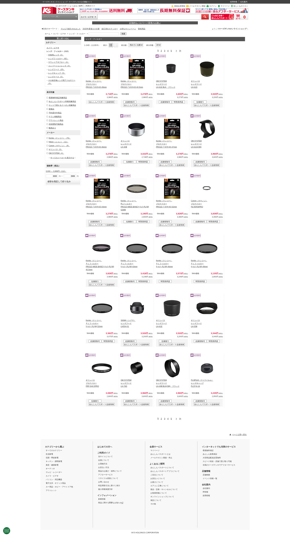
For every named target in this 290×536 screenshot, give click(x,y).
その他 (153, 504)
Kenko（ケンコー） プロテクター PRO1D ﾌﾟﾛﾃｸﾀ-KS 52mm (166, 204)
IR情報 (205, 492)
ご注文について (156, 475)
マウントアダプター (58, 62)
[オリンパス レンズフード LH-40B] (136, 128)
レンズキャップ (57, 73)
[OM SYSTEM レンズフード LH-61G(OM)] (207, 128)
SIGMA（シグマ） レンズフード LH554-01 (128, 323)
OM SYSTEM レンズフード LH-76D (126, 383)
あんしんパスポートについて (162, 468)
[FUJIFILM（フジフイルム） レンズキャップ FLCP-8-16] (207, 368)
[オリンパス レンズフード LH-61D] (207, 69)
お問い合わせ (103, 482)
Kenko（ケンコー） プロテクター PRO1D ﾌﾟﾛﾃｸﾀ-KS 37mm (166, 144)
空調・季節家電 (52, 458)
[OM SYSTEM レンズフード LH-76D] (136, 368)
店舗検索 (206, 475)
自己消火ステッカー (110, 29)
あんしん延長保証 (210, 454)
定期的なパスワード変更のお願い (145, 23)
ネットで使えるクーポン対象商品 (62, 105)
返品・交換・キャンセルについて (164, 489)
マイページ (225, 6)
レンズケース (56, 77)
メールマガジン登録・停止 (161, 458)
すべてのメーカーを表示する (62, 158)
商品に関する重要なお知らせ (110, 503)
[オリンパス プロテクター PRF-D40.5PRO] (101, 368)
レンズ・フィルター (77, 34)
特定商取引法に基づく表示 (109, 486)
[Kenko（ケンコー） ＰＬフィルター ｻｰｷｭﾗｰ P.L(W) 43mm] (136, 248)
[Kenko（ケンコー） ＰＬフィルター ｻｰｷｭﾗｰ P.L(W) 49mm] (207, 248)
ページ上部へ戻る (239, 434)
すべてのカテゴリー (54, 450)
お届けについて (156, 482)
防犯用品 (141, 29)
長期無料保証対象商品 (58, 98)
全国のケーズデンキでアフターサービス (219, 465)
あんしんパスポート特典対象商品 (62, 101)
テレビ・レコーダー (54, 472)
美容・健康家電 (52, 465)
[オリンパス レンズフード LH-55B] (207, 308)
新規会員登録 (179, 6)
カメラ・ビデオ (87, 17)
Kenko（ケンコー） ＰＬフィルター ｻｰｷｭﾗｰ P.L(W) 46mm (164, 264)
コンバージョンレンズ (59, 66)
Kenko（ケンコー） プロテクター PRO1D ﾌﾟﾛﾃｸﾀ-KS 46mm (96, 144)
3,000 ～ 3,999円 (56, 171)
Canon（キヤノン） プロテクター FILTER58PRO (199, 204)
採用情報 (233, 2)
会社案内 (243, 2)
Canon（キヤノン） (59, 146)
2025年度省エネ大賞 (91, 29)
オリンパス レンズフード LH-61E (161, 323)
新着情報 (101, 499)
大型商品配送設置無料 (212, 458)
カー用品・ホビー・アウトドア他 (59, 487)
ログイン (213, 6)
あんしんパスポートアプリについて (164, 471)
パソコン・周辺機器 (54, 479)
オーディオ (50, 469)
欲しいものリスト (241, 6)
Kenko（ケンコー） (60, 138)
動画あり (52, 128)
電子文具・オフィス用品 (56, 483)
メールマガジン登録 (197, 6)
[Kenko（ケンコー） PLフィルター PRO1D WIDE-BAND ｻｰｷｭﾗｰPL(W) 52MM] (136, 188)
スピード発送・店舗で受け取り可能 (217, 461)
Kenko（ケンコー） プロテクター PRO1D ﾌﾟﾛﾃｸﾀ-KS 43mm (96, 204)
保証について (155, 500)
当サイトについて (105, 456)
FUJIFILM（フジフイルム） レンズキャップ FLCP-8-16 (202, 383)
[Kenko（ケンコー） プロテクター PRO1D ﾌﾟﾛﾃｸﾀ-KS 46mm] (101, 128)
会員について (103, 460)
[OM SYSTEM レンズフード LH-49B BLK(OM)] (172, 368)
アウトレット (51, 490)
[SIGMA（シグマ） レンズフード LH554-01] (136, 308)
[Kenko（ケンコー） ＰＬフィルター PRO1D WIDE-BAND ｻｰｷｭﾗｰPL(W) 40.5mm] (101, 248)
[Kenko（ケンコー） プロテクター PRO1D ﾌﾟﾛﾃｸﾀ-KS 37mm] (172, 128)
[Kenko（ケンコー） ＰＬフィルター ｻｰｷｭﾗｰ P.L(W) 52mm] (101, 308)
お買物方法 (102, 464)
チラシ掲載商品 (55, 117)
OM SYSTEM (56, 153)
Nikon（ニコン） (58, 142)
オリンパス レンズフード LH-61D (196, 84)
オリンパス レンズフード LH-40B (126, 144)
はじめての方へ (61, 6)
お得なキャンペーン (128, 29)
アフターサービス (105, 475)
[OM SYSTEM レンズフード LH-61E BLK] (172, 69)
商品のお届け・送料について (110, 471)
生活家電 (49, 454)
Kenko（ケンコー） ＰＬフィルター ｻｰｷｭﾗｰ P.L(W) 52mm (94, 323)
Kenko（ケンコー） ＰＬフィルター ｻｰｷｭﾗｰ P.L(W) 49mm (199, 264)
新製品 (51, 109)
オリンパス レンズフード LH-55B (196, 323)
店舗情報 (206, 471)
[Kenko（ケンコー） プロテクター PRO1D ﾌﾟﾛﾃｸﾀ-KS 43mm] (101, 188)
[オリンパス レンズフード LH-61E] (172, 308)
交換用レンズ (56, 55)
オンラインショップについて (162, 497)
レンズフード (56, 69)
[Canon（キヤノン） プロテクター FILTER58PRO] (207, 188)
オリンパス (56, 149)
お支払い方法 (103, 467)
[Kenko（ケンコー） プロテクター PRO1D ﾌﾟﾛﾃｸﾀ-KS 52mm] (172, 188)
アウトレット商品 (56, 120)
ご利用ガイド (89, 6)
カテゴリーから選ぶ (52, 17)
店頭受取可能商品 (56, 124)
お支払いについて (157, 478)
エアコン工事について (159, 486)
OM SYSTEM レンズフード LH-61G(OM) (196, 144)
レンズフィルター (58, 59)
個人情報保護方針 (105, 489)
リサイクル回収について (108, 478)
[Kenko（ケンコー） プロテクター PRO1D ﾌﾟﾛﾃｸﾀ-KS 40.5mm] (136, 69)
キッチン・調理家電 (54, 461)
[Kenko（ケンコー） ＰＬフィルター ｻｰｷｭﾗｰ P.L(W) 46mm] (172, 248)
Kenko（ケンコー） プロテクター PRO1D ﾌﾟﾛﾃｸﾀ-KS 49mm (96, 84)
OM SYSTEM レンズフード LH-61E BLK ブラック (165, 84)
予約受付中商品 (55, 113)
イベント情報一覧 (210, 478)
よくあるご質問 (76, 6)
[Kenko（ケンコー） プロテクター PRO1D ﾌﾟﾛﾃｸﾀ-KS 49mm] (101, 69)
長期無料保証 (208, 450)
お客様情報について (158, 493)
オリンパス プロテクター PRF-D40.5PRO (92, 383)
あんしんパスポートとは (160, 454)
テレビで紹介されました (71, 29)
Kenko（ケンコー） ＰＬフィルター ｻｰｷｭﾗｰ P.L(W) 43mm (129, 264)
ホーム (47, 34)
